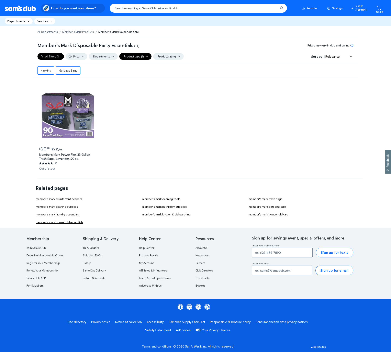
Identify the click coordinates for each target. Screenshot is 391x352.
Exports (200, 285)
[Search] (281, 8)
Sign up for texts (334, 252)
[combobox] (198, 8)
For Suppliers (35, 285)
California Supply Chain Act (187, 322)
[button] (359, 8)
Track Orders (91, 248)
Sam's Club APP (36, 278)
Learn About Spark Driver (155, 278)
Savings (337, 8)
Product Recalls (148, 255)
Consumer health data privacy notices (282, 322)
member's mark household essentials (59, 222)
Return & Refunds (94, 278)
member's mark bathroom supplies (164, 207)
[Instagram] (189, 307)
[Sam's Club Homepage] (20, 8)
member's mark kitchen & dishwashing (166, 214)
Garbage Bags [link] (68, 70)
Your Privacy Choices (216, 330)
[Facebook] (180, 307)
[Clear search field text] (272, 8)
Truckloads (202, 278)
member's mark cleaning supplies (57, 207)
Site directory (77, 322)
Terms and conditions (157, 346)
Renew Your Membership (42, 270)
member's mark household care (269, 214)
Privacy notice (100, 322)
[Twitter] (198, 307)
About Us (202, 248)
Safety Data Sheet (158, 330)
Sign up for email (334, 270)
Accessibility (155, 322)
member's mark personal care (267, 207)
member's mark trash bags (265, 199)
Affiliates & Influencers (153, 270)
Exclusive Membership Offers (45, 255)
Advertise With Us (150, 285)
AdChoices (183, 330)
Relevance (332, 56)
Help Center (146, 248)
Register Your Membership (43, 263)
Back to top (319, 347)
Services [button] (42, 21)
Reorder (311, 8)
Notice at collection (128, 322)
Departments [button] (16, 21)
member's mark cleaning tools (161, 199)
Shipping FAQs (92, 255)
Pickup (87, 263)
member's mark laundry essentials (57, 214)
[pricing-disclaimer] (352, 45)
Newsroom (202, 255)
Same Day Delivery (94, 270)
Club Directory (204, 270)
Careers (200, 263)
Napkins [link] (46, 70)
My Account (146, 263)
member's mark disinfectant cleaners (59, 199)
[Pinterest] (207, 307)
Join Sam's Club (36, 248)
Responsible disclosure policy (230, 322)
